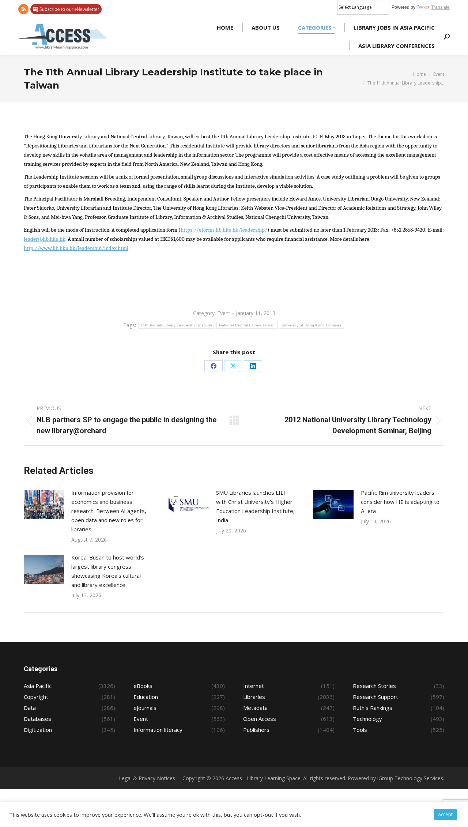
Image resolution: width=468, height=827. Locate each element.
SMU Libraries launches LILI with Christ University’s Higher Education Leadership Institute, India (255, 506)
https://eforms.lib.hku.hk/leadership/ (224, 230)
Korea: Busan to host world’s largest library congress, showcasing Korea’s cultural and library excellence (107, 571)
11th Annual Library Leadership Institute (176, 325)
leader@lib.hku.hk (44, 239)
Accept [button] (445, 814)
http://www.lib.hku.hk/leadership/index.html (76, 248)
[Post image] (44, 504)
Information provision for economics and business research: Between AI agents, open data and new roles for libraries (108, 511)
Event (223, 313)
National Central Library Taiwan (247, 325)
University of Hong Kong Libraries (311, 325)
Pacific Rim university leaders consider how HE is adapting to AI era (400, 501)
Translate (440, 7)
